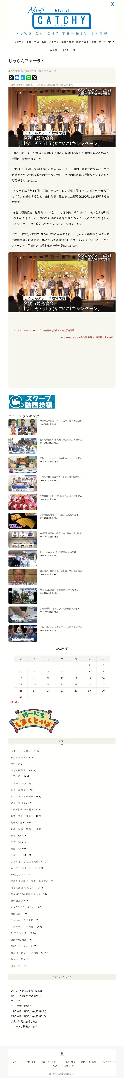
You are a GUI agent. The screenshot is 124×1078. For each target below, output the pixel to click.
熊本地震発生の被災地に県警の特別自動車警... (61, 439)
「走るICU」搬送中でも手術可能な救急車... (60, 477)
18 (34, 684)
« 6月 (10, 702)
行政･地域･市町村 (21, 809)
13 (62, 678)
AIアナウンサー (20, 933)
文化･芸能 (16, 822)
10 (21, 678)
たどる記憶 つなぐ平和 (24, 887)
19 (48, 684)
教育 (13, 835)
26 (48, 690)
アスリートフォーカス (23, 926)
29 (89, 690)
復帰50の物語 (19, 939)
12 (48, 678)
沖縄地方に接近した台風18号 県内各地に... (60, 589)
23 (103, 684)
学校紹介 (18, 776)
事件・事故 (33, 41)
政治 (44, 41)
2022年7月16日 (48, 70)
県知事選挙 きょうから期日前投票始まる (60, 608)
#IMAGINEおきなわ (23, 907)
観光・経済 (67, 41)
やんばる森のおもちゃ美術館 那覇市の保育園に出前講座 (88, 337)
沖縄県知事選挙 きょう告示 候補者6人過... (61, 420)
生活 (13, 764)
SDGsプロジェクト (22, 946)
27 (62, 690)
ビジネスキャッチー (22, 796)
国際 (13, 848)
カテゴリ (55, 50)
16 (103, 678)
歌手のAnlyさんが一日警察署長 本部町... (58, 552)
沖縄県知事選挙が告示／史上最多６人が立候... (61, 533)
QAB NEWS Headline (24, 40)
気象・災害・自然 (86, 41)
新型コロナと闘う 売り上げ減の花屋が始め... (61, 495)
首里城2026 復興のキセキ (26, 894)
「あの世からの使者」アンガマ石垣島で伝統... (61, 627)
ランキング (105, 41)
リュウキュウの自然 (22, 920)
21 (76, 684)
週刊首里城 (17, 900)
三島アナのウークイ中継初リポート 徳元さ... (61, 458)
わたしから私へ (20, 757)
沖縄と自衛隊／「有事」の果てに (30, 881)
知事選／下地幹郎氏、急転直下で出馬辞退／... (61, 571)
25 (34, 690)
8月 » (17, 702)
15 (89, 678)
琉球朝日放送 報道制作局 (23, 70)
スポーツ (54, 41)
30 (103, 690)
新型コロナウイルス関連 (25, 952)
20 (62, 684)
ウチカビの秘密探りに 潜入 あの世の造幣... (60, 514)
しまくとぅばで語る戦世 (25, 861)
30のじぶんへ (19, 874)
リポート (19, 41)
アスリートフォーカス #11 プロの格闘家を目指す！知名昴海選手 (41, 330)
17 (21, 684)
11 (34, 678)
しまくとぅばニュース (23, 751)
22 (89, 684)
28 (76, 690)
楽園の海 (16, 913)
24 (21, 690)
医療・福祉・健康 (21, 816)
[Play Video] (62, 117)
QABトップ (69, 50)
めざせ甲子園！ (20, 770)
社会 (13, 965)
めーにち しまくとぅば (24, 868)
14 (76, 678)
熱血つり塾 (17, 959)
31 (21, 697)
